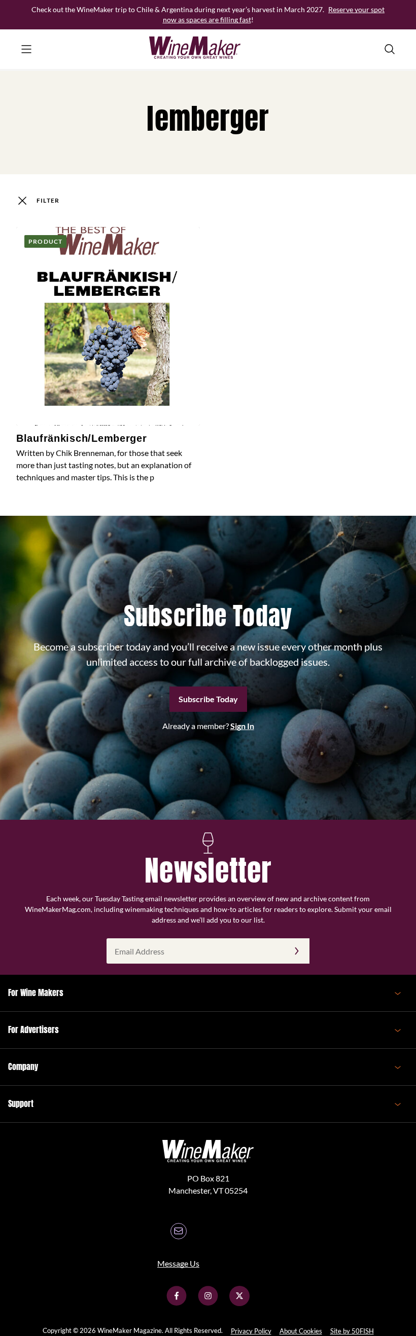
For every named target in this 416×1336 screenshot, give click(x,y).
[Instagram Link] (208, 1303)
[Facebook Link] (176, 1303)
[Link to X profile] (239, 1303)
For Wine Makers (35, 992)
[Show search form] (389, 49)
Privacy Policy (251, 1331)
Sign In (242, 726)
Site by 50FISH (352, 1331)
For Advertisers (33, 1029)
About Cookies (301, 1331)
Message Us (178, 1263)
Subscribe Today (208, 699)
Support (20, 1103)
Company (23, 1066)
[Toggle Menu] (26, 49)
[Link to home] (208, 49)
